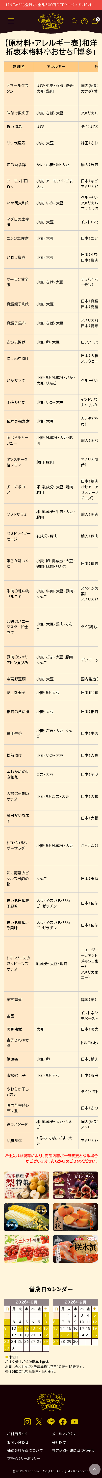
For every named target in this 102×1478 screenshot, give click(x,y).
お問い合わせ (18, 1442)
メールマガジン (64, 1434)
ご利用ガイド (17, 1434)
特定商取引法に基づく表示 (73, 1450)
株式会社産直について (25, 1450)
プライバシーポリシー (23, 1458)
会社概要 (59, 1442)
